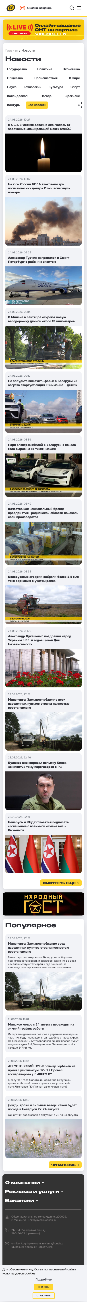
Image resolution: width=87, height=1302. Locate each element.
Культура (56, 87)
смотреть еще (59, 883)
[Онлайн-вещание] (43, 29)
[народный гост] (43, 904)
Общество (15, 78)
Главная (11, 50)
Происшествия (46, 78)
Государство (17, 69)
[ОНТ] (11, 7)
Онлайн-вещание (39, 8)
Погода (46, 96)
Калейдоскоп (17, 96)
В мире (74, 78)
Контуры (13, 105)
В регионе (72, 96)
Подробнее (43, 1279)
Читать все (63, 1165)
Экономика (71, 69)
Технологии (32, 87)
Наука (12, 87)
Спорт (75, 87)
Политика (44, 69)
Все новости (36, 105)
